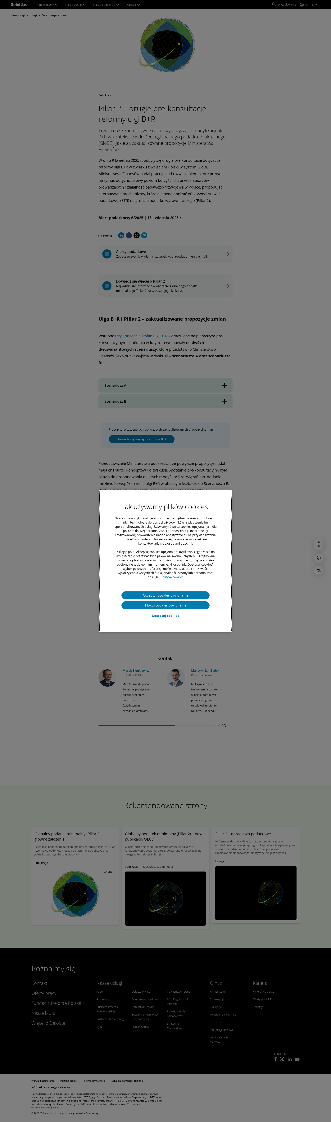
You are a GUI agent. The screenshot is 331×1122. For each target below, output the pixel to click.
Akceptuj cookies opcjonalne (165, 595)
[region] (165, 561)
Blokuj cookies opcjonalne (165, 605)
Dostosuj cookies (165, 616)
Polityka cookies (172, 577)
